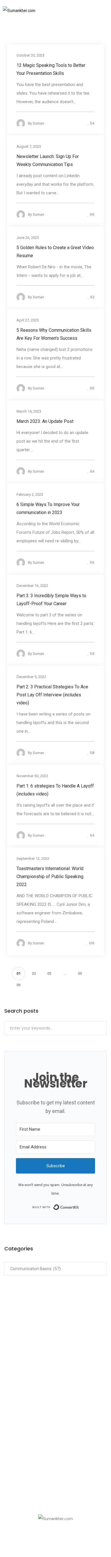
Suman (38, 123)
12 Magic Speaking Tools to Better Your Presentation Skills (51, 69)
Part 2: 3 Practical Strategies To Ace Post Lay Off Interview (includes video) (52, 694)
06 (18, 985)
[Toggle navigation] (97, 11)
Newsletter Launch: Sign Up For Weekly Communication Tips (48, 160)
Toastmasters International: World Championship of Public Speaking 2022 (50, 876)
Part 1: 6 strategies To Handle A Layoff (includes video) (55, 789)
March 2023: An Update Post (45, 421)
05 (80, 973)
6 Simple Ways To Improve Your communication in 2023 (48, 508)
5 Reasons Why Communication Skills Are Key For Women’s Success (54, 334)
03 (49, 973)
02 (34, 973)
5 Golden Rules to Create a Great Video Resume (55, 251)
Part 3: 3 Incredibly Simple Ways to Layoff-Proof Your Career (51, 599)
